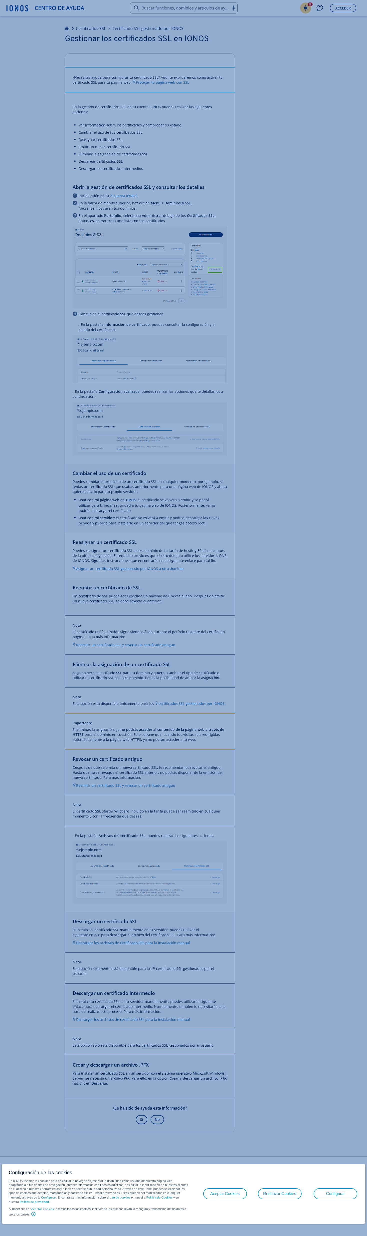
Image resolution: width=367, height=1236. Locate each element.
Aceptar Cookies (42, 1209)
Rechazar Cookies (279, 1194)
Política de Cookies (159, 1197)
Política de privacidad (34, 1202)
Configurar (48, 1197)
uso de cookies (119, 1197)
